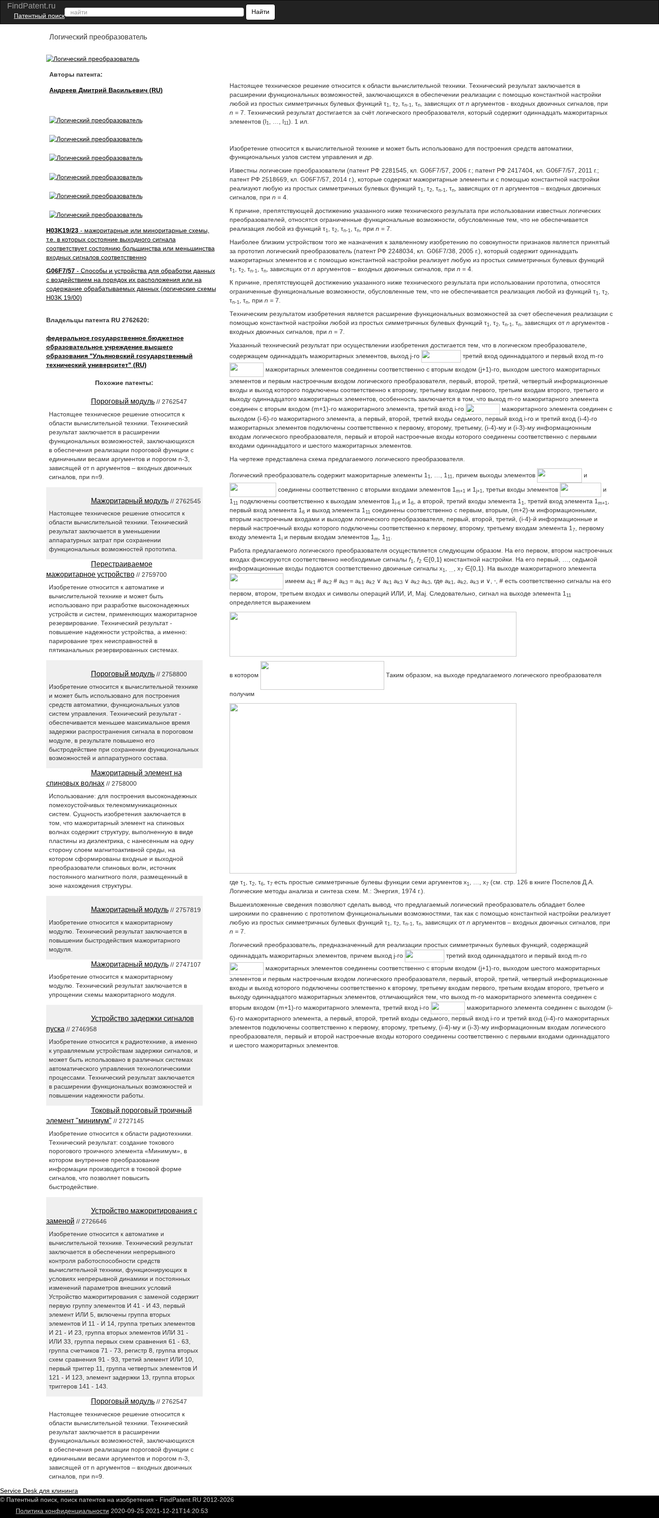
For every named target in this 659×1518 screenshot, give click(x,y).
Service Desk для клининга (39, 1490)
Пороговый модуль (123, 401)
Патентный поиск (39, 15)
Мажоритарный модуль (130, 501)
